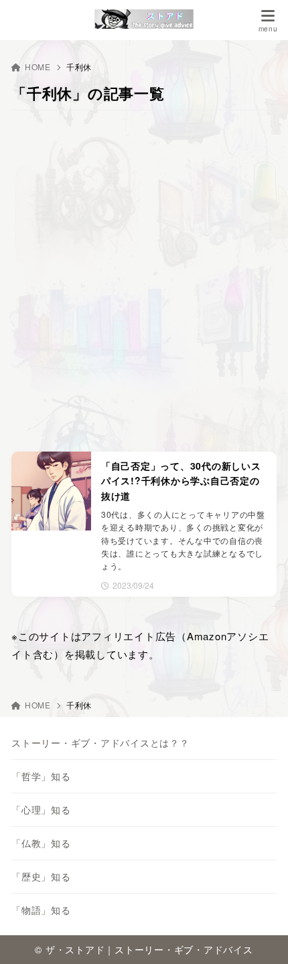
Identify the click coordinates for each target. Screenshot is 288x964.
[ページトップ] (261, 937)
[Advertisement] (144, 281)
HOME (38, 66)
